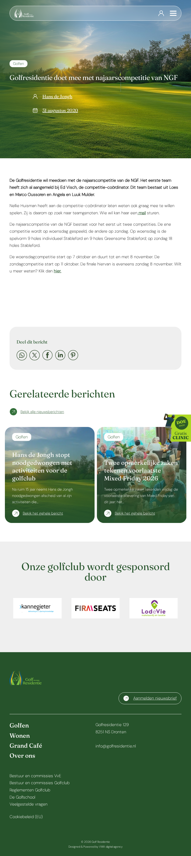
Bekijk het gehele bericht (43, 513)
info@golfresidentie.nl (116, 746)
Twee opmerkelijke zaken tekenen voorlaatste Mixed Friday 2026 (141, 470)
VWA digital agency (111, 847)
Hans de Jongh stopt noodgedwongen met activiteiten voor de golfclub (42, 466)
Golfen (18, 63)
